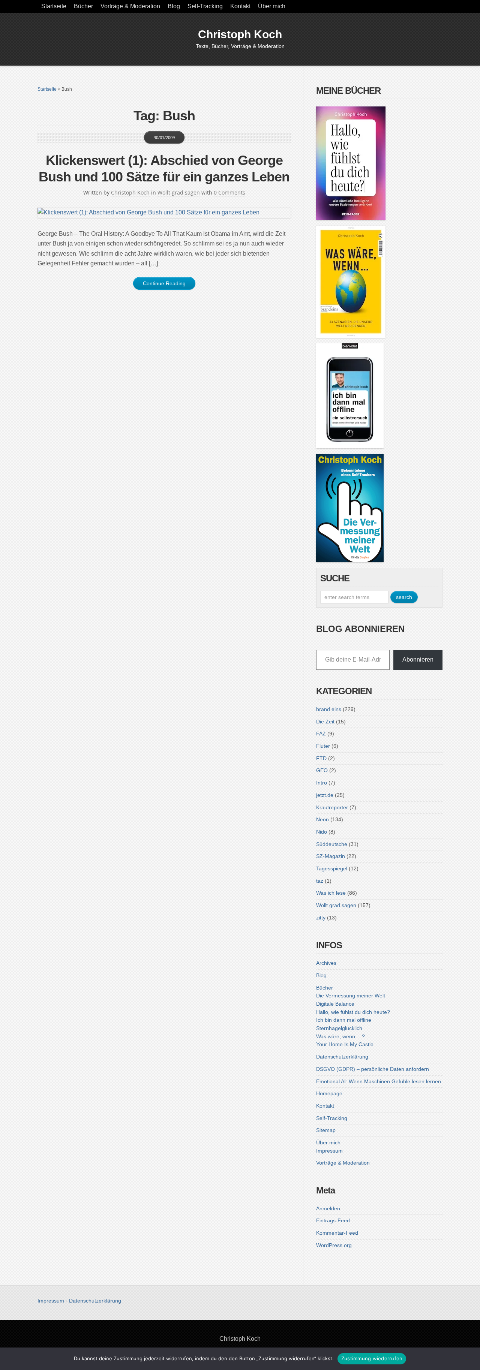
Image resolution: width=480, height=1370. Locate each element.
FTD (321, 758)
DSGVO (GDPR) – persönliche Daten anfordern (372, 1069)
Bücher (83, 6)
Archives (326, 963)
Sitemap (326, 1130)
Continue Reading (164, 283)
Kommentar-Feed (337, 1233)
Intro (321, 783)
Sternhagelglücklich (339, 1028)
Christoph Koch (240, 34)
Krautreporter (332, 807)
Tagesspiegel (331, 868)
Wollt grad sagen (179, 192)
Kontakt (240, 6)
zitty (321, 918)
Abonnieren (418, 659)
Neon (322, 819)
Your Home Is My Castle (345, 1044)
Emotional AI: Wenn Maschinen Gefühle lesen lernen (378, 1081)
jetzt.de (324, 795)
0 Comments (229, 192)
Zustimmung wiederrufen (372, 1358)
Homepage (329, 1093)
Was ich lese (331, 893)
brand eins (328, 709)
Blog (174, 6)
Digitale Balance (335, 1004)
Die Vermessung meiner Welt (350, 996)
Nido (321, 832)
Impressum (329, 1151)
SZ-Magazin (330, 856)
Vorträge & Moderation (130, 6)
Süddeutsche (331, 844)
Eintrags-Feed (333, 1220)
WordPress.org (334, 1245)
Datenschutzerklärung (342, 1057)
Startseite (53, 6)
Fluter (323, 746)
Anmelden (328, 1208)
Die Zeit (325, 722)
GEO (322, 770)
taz (319, 881)
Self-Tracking (205, 6)
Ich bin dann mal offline (343, 1020)
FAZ (321, 734)
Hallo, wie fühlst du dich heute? (353, 1012)
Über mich (271, 6)
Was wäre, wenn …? (340, 1036)
